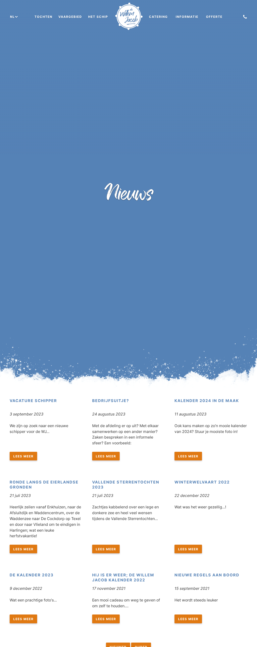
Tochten (43, 17)
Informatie (187, 17)
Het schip (98, 17)
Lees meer (23, 456)
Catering (158, 17)
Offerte (214, 17)
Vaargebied (70, 17)
